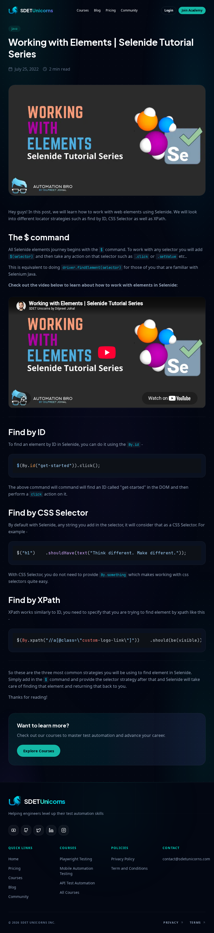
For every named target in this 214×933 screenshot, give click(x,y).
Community (129, 10)
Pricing (111, 10)
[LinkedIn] (51, 830)
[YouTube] (13, 830)
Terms (195, 922)
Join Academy (192, 10)
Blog (97, 10)
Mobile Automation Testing (76, 871)
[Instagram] (63, 830)
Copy (196, 460)
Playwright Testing (76, 858)
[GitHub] (26, 830)
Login (168, 10)
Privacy (171, 922)
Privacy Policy (122, 858)
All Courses (69, 892)
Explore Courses (38, 750)
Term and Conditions (129, 868)
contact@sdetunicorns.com (184, 858)
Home (13, 858)
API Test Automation (77, 882)
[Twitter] (38, 830)
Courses (83, 10)
